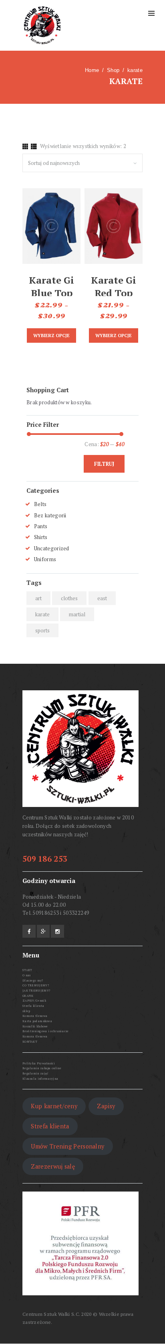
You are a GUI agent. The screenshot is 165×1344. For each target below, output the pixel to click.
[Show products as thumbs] (25, 146)
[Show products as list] (34, 146)
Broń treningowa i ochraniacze (45, 1031)
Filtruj (104, 463)
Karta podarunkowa (37, 1021)
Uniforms (45, 559)
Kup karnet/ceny (54, 1106)
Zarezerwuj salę (53, 1166)
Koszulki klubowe (35, 1026)
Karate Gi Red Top (113, 286)
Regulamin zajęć (35, 1073)
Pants (41, 526)
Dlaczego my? (33, 980)
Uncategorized (51, 548)
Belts (40, 504)
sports (42, 630)
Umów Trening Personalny (67, 1146)
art (38, 598)
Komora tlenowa (34, 1016)
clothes (69, 598)
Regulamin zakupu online (41, 1068)
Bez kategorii (50, 515)
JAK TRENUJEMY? (36, 990)
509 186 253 (44, 859)
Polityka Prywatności (38, 1063)
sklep (26, 1011)
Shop (113, 70)
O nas (26, 975)
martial (77, 614)
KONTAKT (29, 1041)
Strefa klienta (33, 1006)
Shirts (41, 537)
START (27, 970)
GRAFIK (28, 996)
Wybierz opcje (51, 335)
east (102, 598)
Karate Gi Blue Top (51, 286)
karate (42, 614)
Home (92, 70)
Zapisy (106, 1106)
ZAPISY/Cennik (34, 1000)
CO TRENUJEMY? (35, 985)
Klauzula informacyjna (40, 1078)
